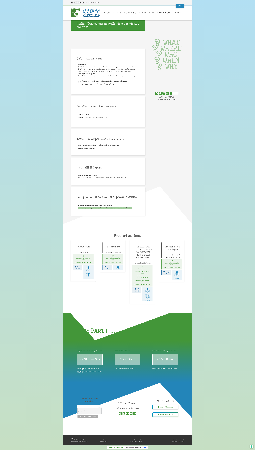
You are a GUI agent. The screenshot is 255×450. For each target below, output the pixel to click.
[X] (75, 2)
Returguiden (113, 246)
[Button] (83, 256)
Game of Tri (84, 246)
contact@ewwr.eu (104, 439)
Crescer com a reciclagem (172, 248)
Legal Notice (176, 439)
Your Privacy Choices (133, 448)
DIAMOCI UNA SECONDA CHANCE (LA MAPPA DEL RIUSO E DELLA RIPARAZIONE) (143, 252)
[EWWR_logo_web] (85, 12)
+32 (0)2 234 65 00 (104, 441)
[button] (111, 12)
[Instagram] (77, 2)
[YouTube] (80, 2)
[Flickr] (83, 2)
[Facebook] (72, 2)
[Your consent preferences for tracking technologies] (251, 446)
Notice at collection (116, 448)
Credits (182, 439)
